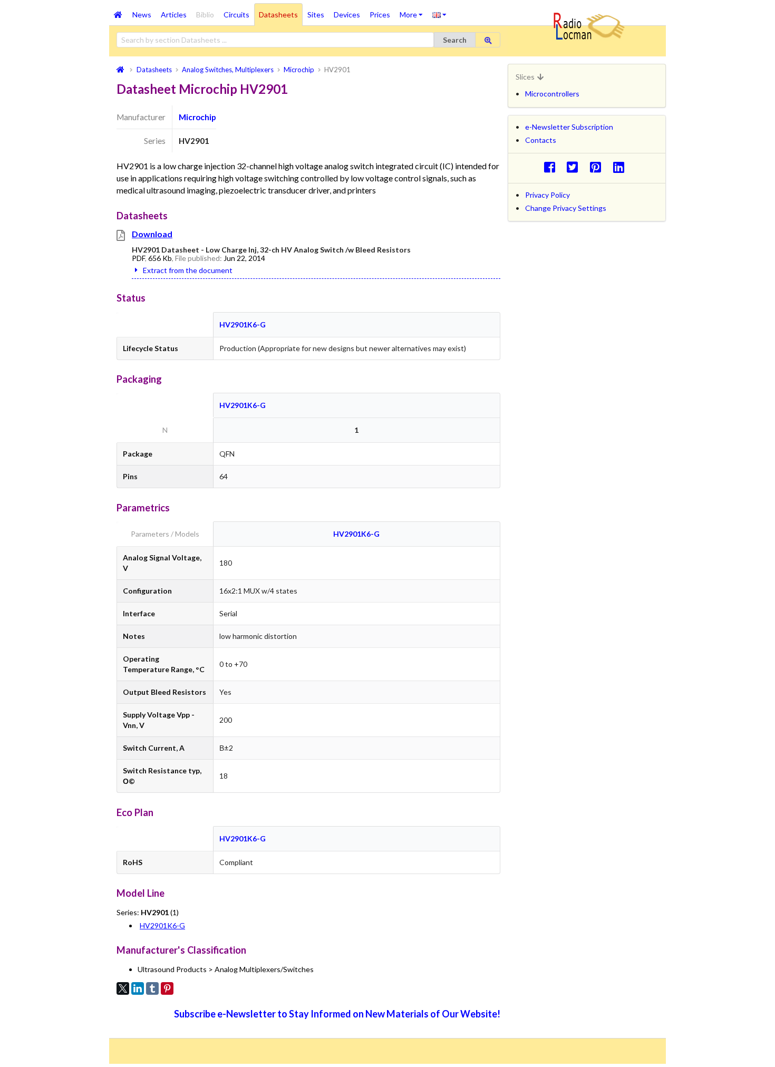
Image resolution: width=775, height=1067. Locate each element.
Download (152, 234)
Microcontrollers (552, 93)
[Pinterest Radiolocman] (598, 166)
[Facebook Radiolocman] (552, 166)
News (141, 14)
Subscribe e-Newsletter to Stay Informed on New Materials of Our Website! (337, 1014)
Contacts (540, 139)
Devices (347, 14)
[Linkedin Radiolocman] (621, 166)
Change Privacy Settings (565, 207)
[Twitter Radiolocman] (575, 166)
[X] (123, 988)
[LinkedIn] (137, 988)
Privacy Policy (547, 194)
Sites (315, 14)
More (414, 11)
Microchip (197, 117)
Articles (174, 14)
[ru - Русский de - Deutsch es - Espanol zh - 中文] (439, 14)
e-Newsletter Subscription (569, 126)
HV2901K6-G (242, 324)
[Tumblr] (152, 988)
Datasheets (278, 14)
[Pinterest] (167, 988)
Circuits (236, 14)
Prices (380, 14)
